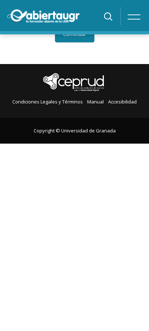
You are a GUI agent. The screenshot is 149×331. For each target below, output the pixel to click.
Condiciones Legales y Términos (47, 101)
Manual (95, 101)
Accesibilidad (122, 101)
